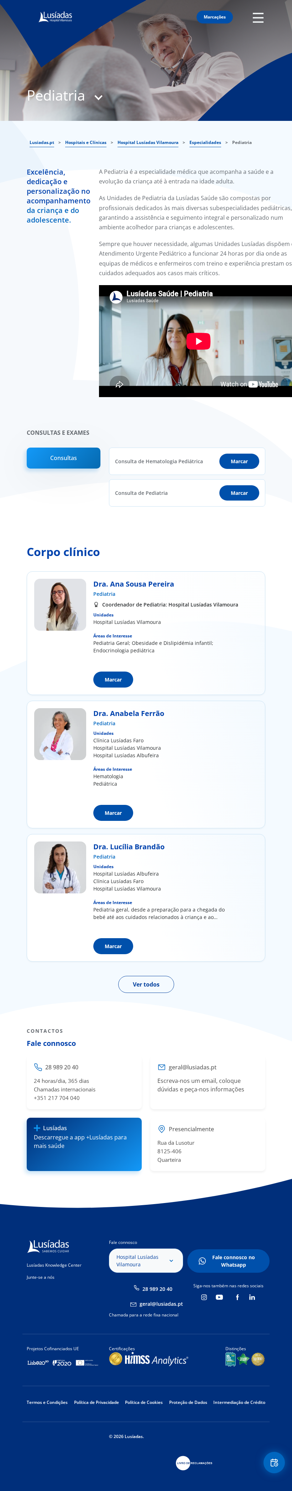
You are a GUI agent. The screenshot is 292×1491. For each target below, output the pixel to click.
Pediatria (104, 593)
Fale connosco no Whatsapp (233, 1261)
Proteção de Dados (188, 1402)
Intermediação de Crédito (239, 1402)
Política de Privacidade (96, 1402)
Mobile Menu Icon (260, 17)
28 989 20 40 (157, 1289)
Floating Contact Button (275, 1462)
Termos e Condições (47, 1402)
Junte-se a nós (40, 1277)
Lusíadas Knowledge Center (54, 1265)
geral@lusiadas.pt (161, 1303)
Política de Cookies (144, 1402)
